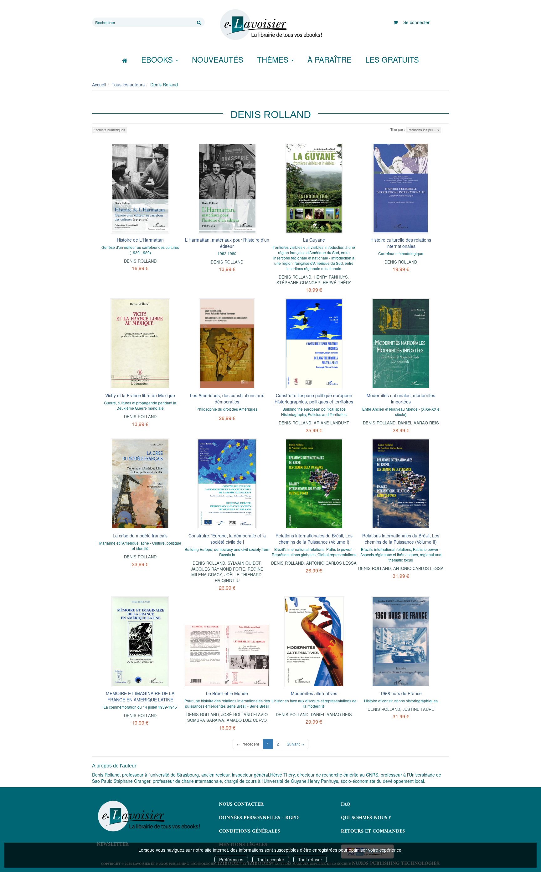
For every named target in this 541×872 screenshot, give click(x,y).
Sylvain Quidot (244, 563)
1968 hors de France (401, 693)
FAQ (345, 804)
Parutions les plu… (422, 129)
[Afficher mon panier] (396, 22)
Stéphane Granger (298, 282)
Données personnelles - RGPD (259, 817)
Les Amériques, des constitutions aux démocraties (227, 398)
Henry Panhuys (331, 277)
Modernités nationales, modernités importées (401, 398)
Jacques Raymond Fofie (218, 569)
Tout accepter (270, 859)
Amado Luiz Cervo (247, 720)
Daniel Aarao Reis (418, 423)
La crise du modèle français (140, 535)
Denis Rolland (140, 261)
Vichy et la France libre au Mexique (140, 395)
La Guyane (314, 240)
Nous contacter (241, 804)
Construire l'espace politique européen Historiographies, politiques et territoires (314, 398)
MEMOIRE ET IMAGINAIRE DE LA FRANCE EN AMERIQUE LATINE (140, 696)
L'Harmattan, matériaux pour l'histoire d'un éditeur (227, 243)
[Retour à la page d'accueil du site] (270, 25)
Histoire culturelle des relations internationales (400, 243)
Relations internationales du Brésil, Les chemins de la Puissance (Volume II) (400, 538)
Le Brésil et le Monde (227, 693)
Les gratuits (392, 59)
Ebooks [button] (158, 59)
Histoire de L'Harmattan (140, 240)
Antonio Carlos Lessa (331, 563)
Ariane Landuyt (331, 423)
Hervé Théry (337, 282)
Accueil (99, 84)
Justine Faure (418, 709)
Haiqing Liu (227, 580)
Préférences (231, 859)
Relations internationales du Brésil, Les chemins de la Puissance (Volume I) (314, 538)
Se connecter (416, 22)
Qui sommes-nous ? (366, 817)
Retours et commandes (373, 831)
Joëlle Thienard (242, 574)
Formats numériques (109, 129)
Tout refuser (310, 859)
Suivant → (295, 743)
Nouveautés (217, 59)
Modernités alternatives (314, 693)
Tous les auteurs (128, 84)
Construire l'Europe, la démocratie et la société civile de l (227, 538)
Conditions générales (249, 831)
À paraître (329, 59)
